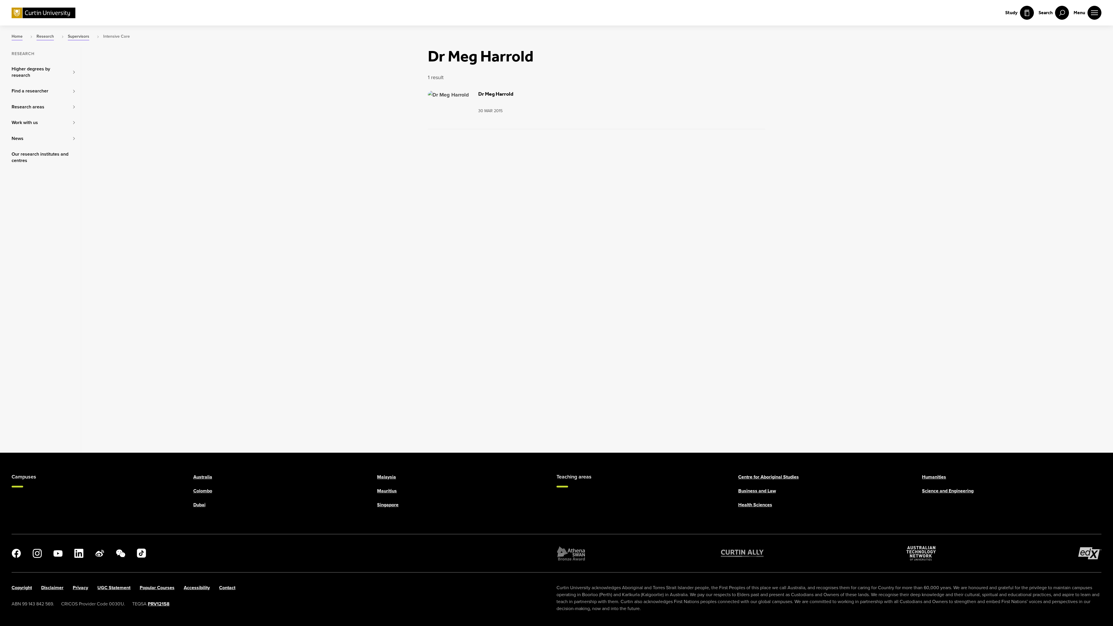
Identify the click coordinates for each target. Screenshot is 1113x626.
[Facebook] (16, 553)
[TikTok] (141, 553)
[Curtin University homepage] (43, 13)
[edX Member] (1089, 553)
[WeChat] (120, 553)
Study (1011, 12)
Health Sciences (755, 504)
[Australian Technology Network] (921, 553)
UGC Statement (113, 587)
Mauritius (387, 490)
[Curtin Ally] (742, 553)
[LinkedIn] (78, 553)
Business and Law (757, 490)
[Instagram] (37, 553)
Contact (227, 587)
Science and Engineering (948, 490)
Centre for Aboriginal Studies (768, 477)
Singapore (388, 504)
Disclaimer (52, 587)
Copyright (22, 587)
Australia (202, 477)
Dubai (199, 504)
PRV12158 (159, 603)
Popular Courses (157, 587)
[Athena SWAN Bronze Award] (570, 553)
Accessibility (197, 587)
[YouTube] (58, 553)
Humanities (934, 477)
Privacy (80, 587)
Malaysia (386, 477)
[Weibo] (99, 553)
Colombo (202, 490)
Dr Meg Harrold (495, 94)
